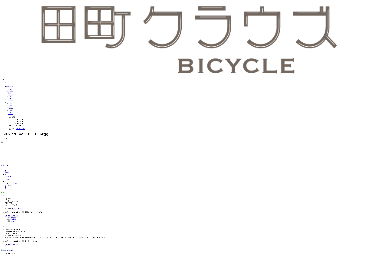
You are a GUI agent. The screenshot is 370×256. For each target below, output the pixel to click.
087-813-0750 (20, 129)
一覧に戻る (4, 165)
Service (10, 95)
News (10, 89)
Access (10, 98)
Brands (10, 91)
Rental (10, 96)
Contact (10, 100)
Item (9, 93)
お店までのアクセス (11, 216)
